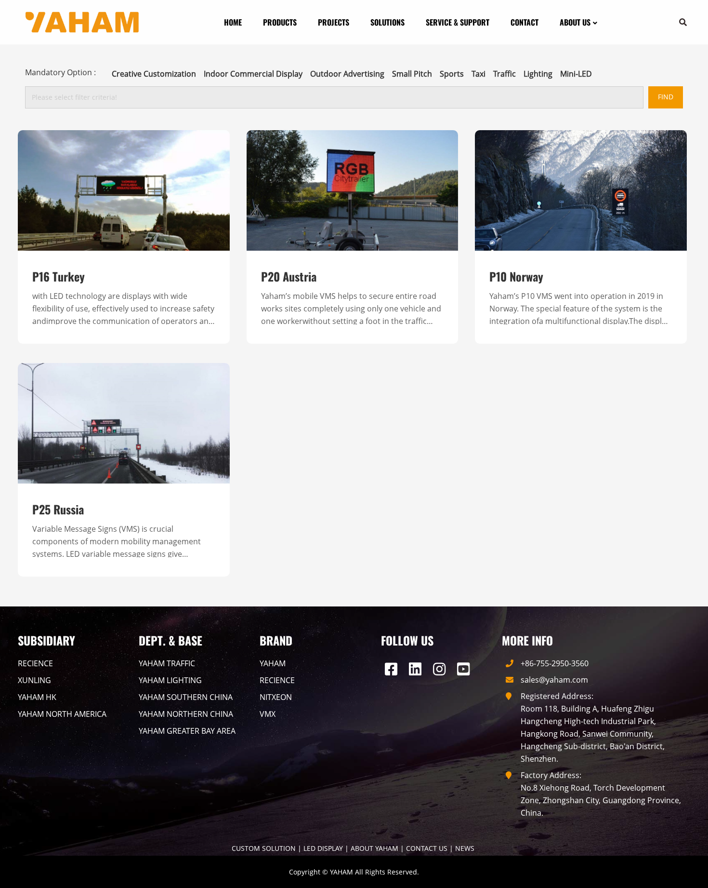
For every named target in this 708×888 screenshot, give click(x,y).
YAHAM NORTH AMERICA (62, 714)
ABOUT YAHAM (374, 848)
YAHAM (273, 663)
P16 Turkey (58, 276)
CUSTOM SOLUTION (264, 848)
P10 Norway (516, 276)
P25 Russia (58, 509)
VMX (267, 714)
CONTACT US (426, 848)
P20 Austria (288, 276)
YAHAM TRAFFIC (167, 663)
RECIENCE (35, 663)
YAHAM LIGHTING (170, 680)
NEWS (464, 848)
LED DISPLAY (323, 848)
